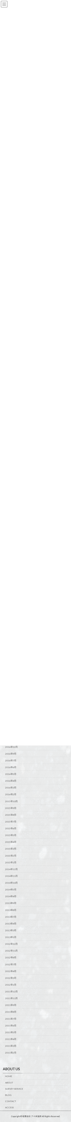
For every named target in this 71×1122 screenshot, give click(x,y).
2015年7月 (10, 821)
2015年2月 (10, 855)
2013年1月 (10, 937)
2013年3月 (10, 930)
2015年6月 (10, 828)
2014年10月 (11, 882)
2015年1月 (10, 862)
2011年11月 (11, 998)
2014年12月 (11, 869)
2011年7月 (10, 1018)
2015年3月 (10, 848)
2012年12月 (11, 944)
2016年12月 (11, 746)
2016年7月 (10, 760)
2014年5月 (10, 889)
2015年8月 (10, 814)
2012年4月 (10, 971)
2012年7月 (10, 964)
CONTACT (10, 1101)
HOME (8, 1076)
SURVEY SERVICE (14, 1088)
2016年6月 (10, 767)
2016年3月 (10, 787)
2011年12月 (11, 991)
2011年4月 (10, 1039)
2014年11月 (11, 876)
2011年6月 (10, 1025)
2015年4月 (10, 842)
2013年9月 (10, 903)
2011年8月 (10, 1011)
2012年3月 (10, 978)
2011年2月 (10, 1052)
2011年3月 (10, 1045)
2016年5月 (10, 774)
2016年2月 (10, 794)
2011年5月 (10, 1032)
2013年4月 (10, 923)
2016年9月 (10, 753)
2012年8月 (10, 957)
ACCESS (9, 1107)
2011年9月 (10, 1005)
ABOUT (9, 1082)
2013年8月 (10, 909)
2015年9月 (10, 808)
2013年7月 (10, 916)
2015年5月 (10, 835)
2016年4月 (10, 780)
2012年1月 (10, 984)
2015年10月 (11, 801)
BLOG (8, 1095)
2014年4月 (10, 896)
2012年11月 (11, 950)
